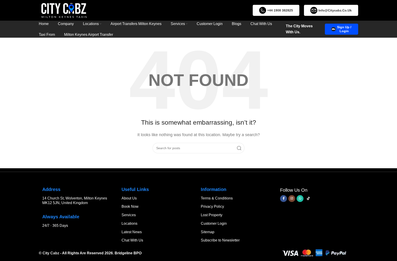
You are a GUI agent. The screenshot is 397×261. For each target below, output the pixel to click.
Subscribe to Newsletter (220, 240)
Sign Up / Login (344, 29)
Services (129, 215)
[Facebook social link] (283, 198)
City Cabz (51, 253)
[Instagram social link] (291, 198)
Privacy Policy (212, 206)
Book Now (130, 206)
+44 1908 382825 (280, 10)
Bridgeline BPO (128, 253)
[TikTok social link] (308, 198)
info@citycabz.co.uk (335, 10)
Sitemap (207, 232)
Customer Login (214, 223)
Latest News (132, 232)
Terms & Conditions (217, 198)
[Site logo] (64, 10)
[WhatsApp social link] (300, 198)
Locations (129, 223)
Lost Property (211, 215)
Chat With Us (132, 240)
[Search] (239, 148)
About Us (129, 198)
